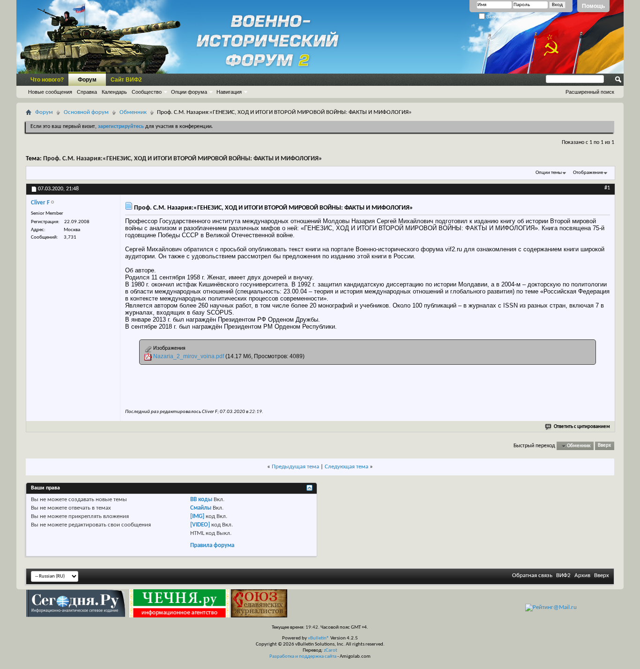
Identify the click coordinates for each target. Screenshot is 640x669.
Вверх (604, 446)
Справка (87, 92)
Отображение (588, 172)
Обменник (133, 112)
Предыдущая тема (295, 467)
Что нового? (47, 79)
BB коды (201, 499)
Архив (582, 575)
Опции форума (189, 92)
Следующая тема (346, 467)
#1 (607, 188)
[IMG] (197, 516)
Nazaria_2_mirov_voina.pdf (188, 356)
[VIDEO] (200, 525)
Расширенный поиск (590, 92)
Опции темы (549, 172)
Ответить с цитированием (582, 426)
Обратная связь (532, 575)
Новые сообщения (50, 92)
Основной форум (86, 112)
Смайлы (200, 508)
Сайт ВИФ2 (126, 79)
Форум (87, 79)
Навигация (229, 92)
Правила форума (212, 545)
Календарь (114, 92)
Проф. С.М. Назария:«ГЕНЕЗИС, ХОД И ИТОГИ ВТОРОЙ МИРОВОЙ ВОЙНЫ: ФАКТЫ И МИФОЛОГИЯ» (182, 158)
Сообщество (147, 92)
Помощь (593, 6)
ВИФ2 (563, 575)
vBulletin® (318, 638)
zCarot (330, 650)
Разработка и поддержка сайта (302, 656)
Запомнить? (499, 16)
